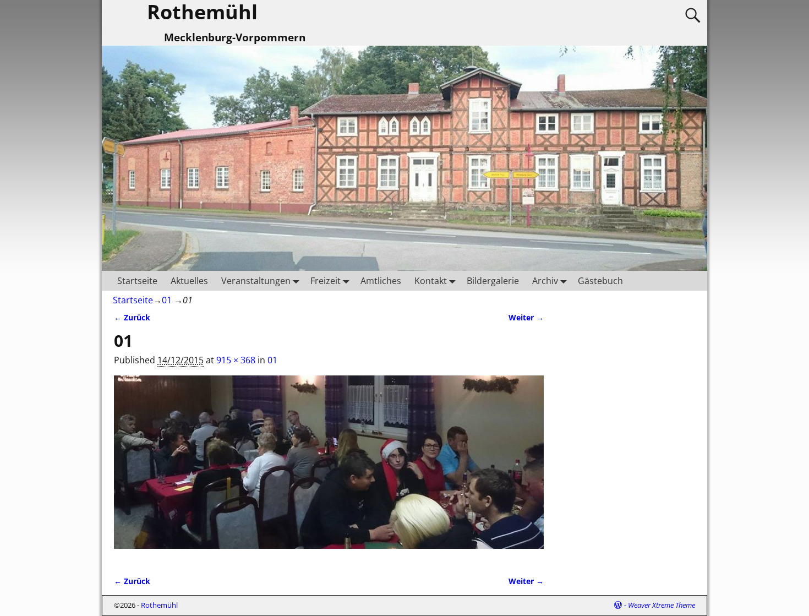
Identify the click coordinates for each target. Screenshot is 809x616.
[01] (329, 468)
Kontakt (430, 281)
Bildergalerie (493, 281)
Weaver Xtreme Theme (661, 605)
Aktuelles (189, 281)
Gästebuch (600, 281)
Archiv (545, 281)
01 (167, 300)
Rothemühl (159, 605)
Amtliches (380, 281)
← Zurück (132, 317)
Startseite (137, 281)
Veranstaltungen (256, 281)
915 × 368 (235, 360)
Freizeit (325, 281)
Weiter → (526, 317)
